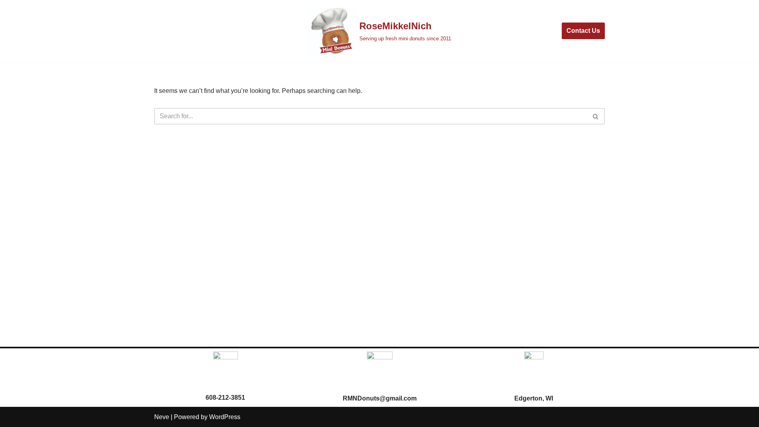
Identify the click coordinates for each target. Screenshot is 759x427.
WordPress (224, 417)
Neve (161, 417)
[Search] (596, 116)
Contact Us (583, 30)
